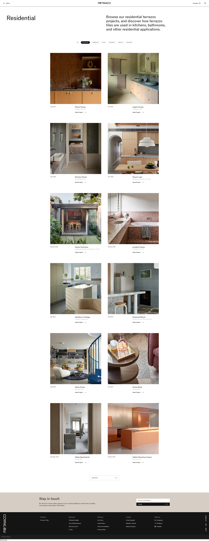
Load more (94, 478)
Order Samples (130, 520)
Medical (120, 42)
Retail (103, 42)
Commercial (95, 42)
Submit (140, 504)
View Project (79, 112)
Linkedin (159, 526)
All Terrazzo (3, 540)
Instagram (160, 520)
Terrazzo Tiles (44, 520)
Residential (85, 42)
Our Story (100, 520)
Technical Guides (74, 520)
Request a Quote (131, 523)
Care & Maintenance (75, 523)
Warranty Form (73, 526)
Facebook (159, 523)
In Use (71, 530)
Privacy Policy (101, 530)
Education (129, 42)
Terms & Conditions (103, 526)
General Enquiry (130, 526)
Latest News (101, 523)
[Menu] (4, 3)
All (78, 42)
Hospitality (112, 42)
